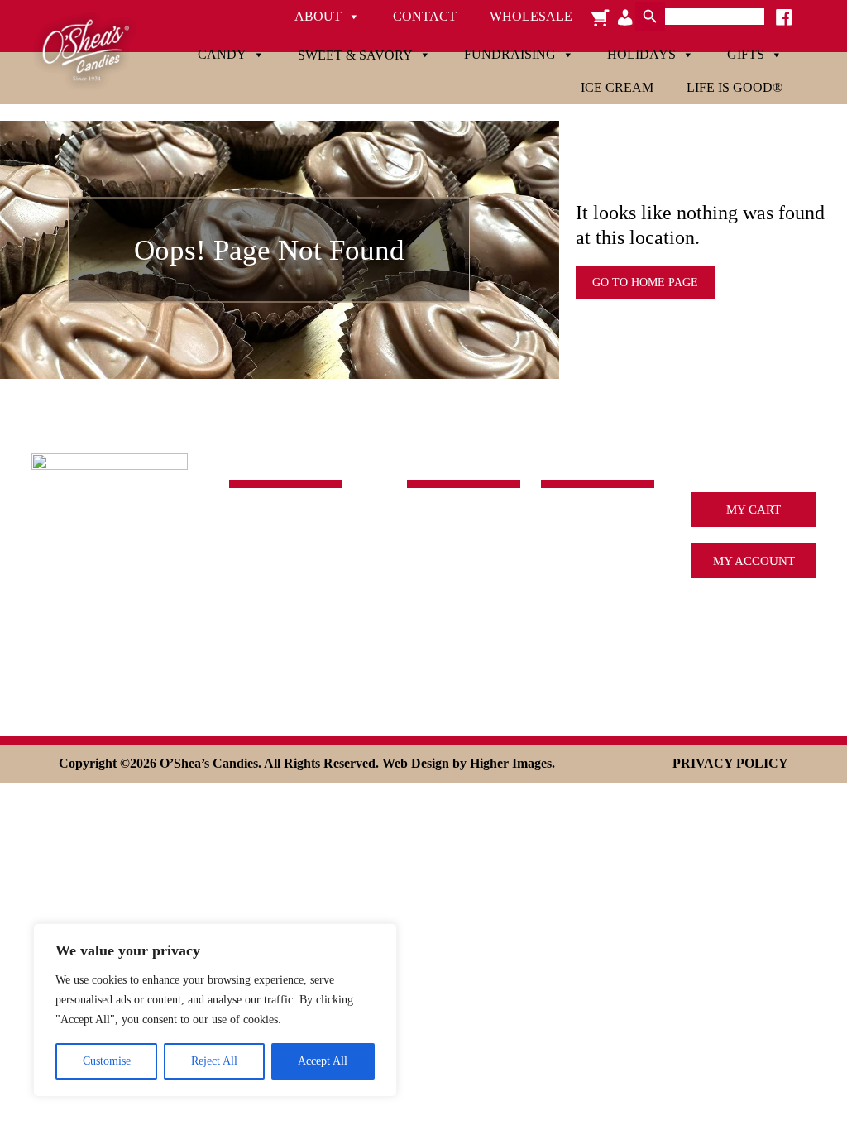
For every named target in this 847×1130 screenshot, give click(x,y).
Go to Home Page (645, 282)
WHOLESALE (578, 665)
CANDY (429, 523)
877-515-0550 (266, 588)
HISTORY (567, 547)
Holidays (641, 54)
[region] (215, 1010)
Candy (222, 54)
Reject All (214, 1061)
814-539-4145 (266, 566)
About (318, 16)
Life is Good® (734, 87)
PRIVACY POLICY (730, 763)
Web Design (415, 763)
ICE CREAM (574, 571)
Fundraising (510, 54)
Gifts (745, 54)
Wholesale (531, 16)
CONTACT (570, 641)
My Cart (753, 509)
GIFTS (424, 641)
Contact (425, 16)
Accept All (322, 1061)
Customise (107, 1061)
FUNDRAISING (449, 593)
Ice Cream (617, 87)
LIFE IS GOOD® (451, 665)
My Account (754, 560)
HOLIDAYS (438, 617)
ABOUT (562, 523)
